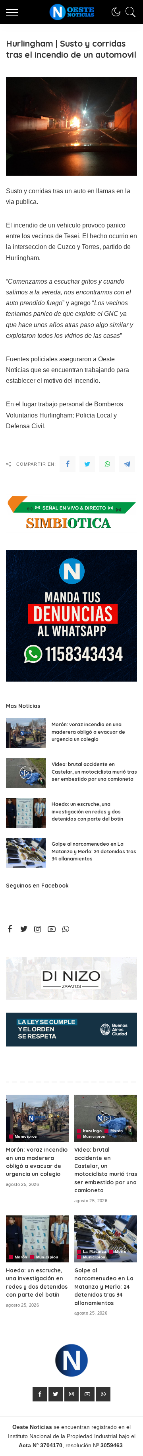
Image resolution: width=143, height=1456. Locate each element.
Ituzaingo (92, 1131)
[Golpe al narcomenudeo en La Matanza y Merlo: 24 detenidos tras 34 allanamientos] (26, 853)
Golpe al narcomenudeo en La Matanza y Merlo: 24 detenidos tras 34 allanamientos (94, 851)
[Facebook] (67, 464)
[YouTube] (52, 929)
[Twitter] (87, 464)
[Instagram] (38, 929)
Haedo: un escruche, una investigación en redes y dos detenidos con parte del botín (87, 811)
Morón (116, 1131)
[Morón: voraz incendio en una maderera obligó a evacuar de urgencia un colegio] (26, 733)
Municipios (26, 1137)
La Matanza (94, 1252)
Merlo (120, 1252)
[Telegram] (127, 464)
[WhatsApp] (107, 464)
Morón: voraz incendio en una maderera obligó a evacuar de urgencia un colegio (88, 731)
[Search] (128, 12)
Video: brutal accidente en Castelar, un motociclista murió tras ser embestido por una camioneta (94, 771)
